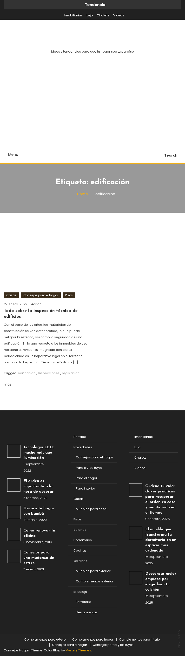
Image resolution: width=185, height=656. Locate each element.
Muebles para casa (91, 509)
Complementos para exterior (45, 639)
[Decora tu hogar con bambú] (13, 512)
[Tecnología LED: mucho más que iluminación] (13, 451)
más (8, 384)
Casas (11, 295)
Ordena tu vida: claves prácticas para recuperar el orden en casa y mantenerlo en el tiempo (160, 499)
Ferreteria (83, 602)
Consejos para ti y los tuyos (113, 645)
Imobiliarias (73, 15)
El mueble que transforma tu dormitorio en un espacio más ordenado (160, 539)
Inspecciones (48, 373)
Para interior (85, 488)
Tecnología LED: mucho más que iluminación (38, 452)
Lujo (89, 15)
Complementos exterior (94, 581)
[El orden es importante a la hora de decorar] (13, 485)
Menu (13, 154)
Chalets (103, 15)
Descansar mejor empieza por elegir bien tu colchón (160, 582)
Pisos (69, 295)
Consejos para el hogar (40, 295)
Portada (79, 437)
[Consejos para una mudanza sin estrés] (13, 556)
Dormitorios (82, 540)
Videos (118, 15)
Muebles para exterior (93, 571)
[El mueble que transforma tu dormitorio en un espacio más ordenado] (135, 533)
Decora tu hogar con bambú (38, 511)
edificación (26, 373)
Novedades (82, 447)
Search (171, 155)
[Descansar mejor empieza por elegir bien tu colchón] (135, 577)
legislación (70, 373)
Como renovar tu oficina (39, 533)
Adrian (36, 304)
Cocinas (79, 550)
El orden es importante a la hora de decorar (38, 486)
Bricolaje (80, 591)
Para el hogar (86, 478)
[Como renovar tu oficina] (13, 534)
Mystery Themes (78, 650)
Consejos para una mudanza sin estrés (38, 558)
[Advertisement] (92, 112)
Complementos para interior (140, 639)
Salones (79, 529)
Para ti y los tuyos (89, 467)
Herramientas (87, 612)
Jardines (80, 561)
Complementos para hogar (92, 639)
